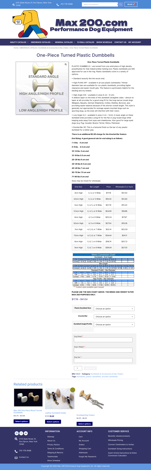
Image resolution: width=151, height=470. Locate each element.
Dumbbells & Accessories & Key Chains (53, 48)
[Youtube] (26, 433)
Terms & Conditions (55, 448)
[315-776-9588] (58, 5)
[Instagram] (21, 433)
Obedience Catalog (40, 42)
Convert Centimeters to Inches (121, 444)
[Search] (120, 4)
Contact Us (120, 42)
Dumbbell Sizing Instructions (120, 449)
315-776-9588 (67, 4)
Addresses (83, 452)
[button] (66, 64)
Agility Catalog (18, 42)
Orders (81, 444)
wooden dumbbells (110, 376)
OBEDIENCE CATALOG (28, 48)
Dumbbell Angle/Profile (83, 324)
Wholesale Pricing (115, 440)
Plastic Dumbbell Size (83, 308)
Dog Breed (78, 336)
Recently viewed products (119, 436)
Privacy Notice (53, 444)
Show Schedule (104, 42)
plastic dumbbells (93, 376)
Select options (21, 421)
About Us (51, 440)
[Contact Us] (16, 457)
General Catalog (64, 42)
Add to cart (90, 368)
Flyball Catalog (85, 42)
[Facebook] (17, 433)
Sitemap (50, 437)
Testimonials (52, 456)
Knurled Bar (82, 316)
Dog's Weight (79, 347)
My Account (134, 42)
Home (16, 48)
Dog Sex (77, 357)
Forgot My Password (87, 456)
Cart (81, 437)
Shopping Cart (85, 448)
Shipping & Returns (55, 452)
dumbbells (80, 376)
